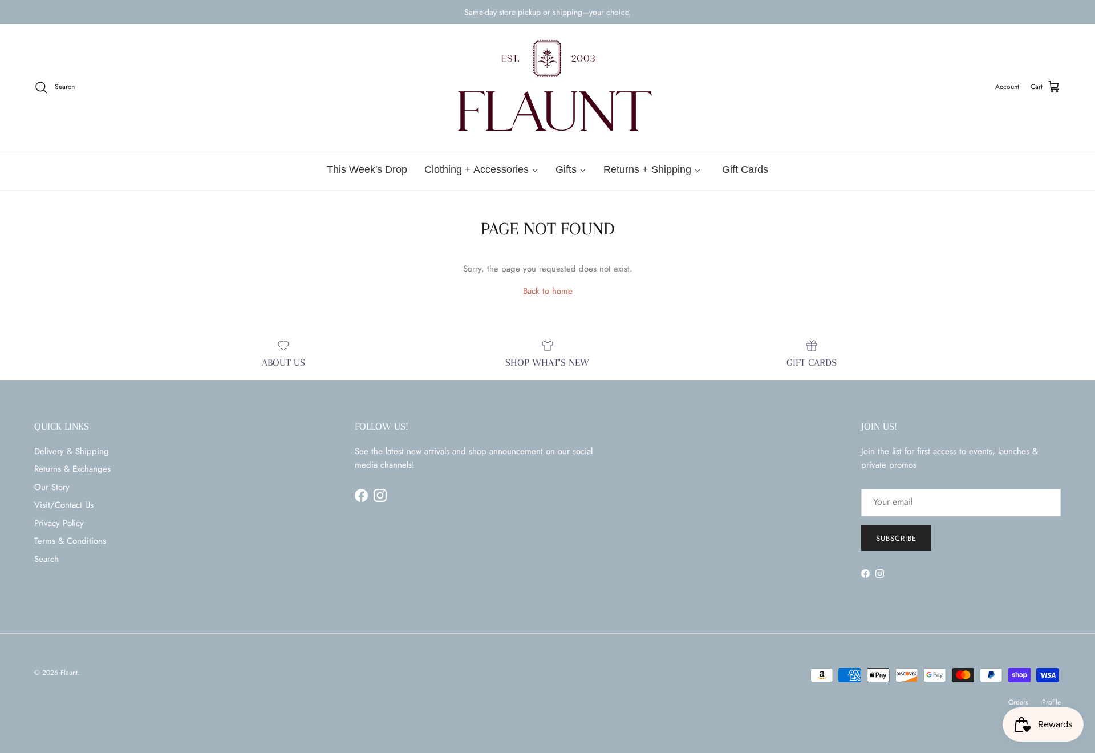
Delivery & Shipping (71, 451)
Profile (1051, 702)
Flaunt (69, 672)
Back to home (548, 291)
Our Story (52, 487)
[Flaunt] (547, 87)
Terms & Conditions (70, 541)
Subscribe (896, 538)
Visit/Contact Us (64, 505)
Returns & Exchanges (72, 469)
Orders (1018, 702)
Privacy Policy (59, 523)
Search (46, 559)
